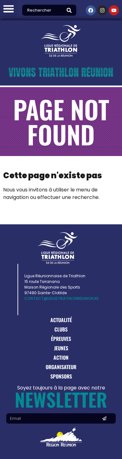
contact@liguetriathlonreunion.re (61, 298)
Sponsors (61, 376)
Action (61, 357)
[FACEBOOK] (91, 10)
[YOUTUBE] (114, 10)
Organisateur (61, 367)
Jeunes (61, 348)
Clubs (61, 329)
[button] (8, 8)
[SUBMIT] (104, 418)
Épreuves (61, 338)
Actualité (61, 320)
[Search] (70, 10)
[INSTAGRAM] (102, 10)
